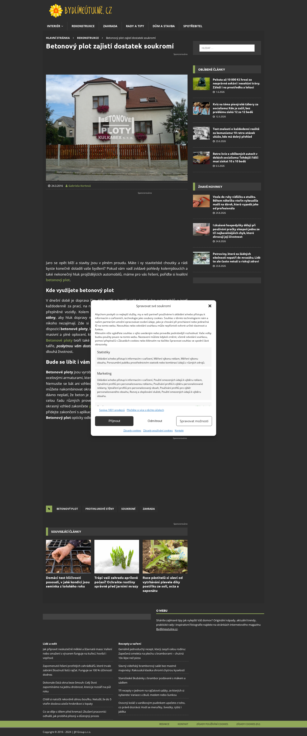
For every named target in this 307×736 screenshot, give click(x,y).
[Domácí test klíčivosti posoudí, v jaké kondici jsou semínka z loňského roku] (68, 556)
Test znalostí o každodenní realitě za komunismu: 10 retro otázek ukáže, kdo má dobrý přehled (236, 132)
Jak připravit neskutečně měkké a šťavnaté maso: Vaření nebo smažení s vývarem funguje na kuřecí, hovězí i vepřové (77, 653)
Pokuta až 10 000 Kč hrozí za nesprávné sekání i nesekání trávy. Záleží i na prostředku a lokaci (236, 83)
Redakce (164, 724)
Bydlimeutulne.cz (167, 629)
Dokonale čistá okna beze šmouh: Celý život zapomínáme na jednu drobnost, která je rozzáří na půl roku (77, 687)
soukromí (128, 509)
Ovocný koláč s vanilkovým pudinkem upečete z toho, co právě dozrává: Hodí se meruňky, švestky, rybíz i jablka (151, 707)
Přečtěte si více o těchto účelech (145, 410)
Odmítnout (155, 421)
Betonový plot (67, 509)
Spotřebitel (192, 26)
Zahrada (110, 26)
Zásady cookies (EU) (248, 724)
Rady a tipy (135, 26)
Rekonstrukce (83, 26)
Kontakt (179, 430)
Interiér (53, 26)
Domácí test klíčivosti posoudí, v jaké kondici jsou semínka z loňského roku (68, 582)
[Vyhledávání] (227, 48)
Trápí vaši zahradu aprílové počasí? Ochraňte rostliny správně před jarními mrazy (116, 582)
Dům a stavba (164, 26)
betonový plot (58, 279)
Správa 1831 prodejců (112, 410)
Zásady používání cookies (158, 430)
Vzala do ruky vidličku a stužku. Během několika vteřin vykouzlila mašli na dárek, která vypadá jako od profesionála (236, 202)
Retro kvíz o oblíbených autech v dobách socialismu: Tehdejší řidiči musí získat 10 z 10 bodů (235, 157)
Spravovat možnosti (194, 421)
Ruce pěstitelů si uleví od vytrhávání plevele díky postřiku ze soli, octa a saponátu (163, 584)
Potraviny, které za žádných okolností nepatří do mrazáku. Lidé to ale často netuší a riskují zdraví (236, 257)
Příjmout (114, 421)
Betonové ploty (59, 340)
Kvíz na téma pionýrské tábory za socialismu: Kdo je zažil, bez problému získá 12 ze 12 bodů (235, 107)
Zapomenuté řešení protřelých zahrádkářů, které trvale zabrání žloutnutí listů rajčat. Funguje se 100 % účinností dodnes (77, 670)
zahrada (149, 509)
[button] (210, 306)
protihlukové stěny (99, 509)
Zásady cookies (132, 430)
